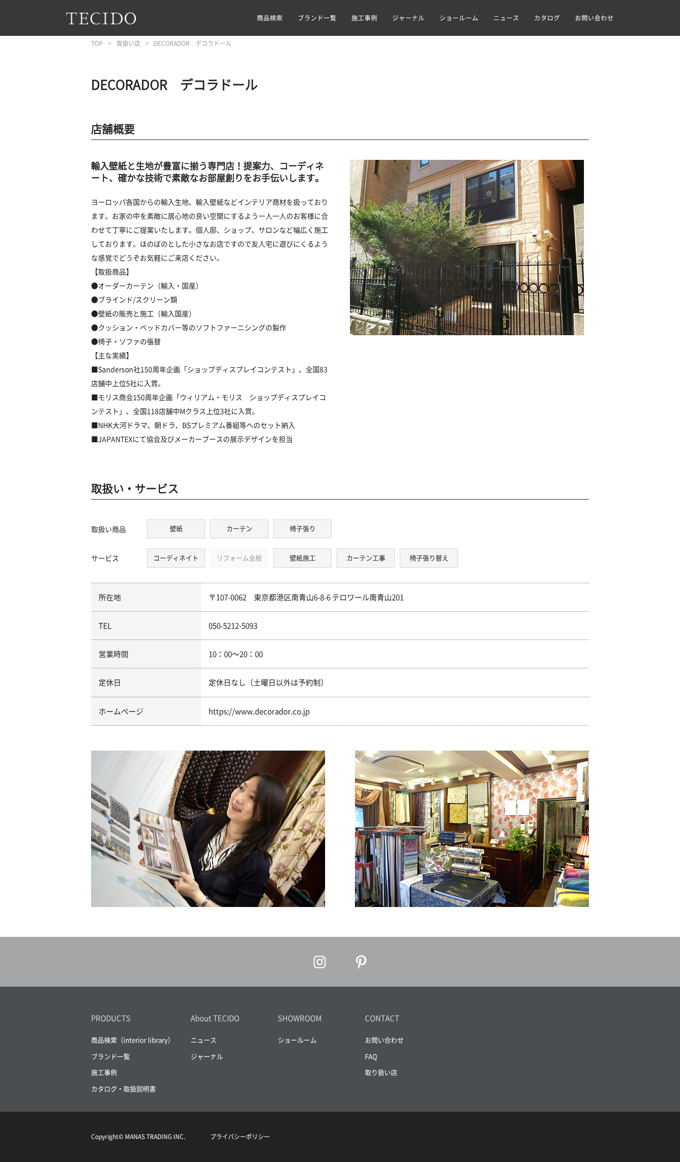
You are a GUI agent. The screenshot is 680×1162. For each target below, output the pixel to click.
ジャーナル (408, 17)
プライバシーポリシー (240, 1136)
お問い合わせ (594, 17)
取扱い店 (128, 43)
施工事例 (364, 17)
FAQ (371, 1056)
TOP (97, 43)
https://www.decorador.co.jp (259, 711)
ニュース (506, 17)
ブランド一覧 (317, 17)
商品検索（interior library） (132, 1039)
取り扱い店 (381, 1072)
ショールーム (459, 17)
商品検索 (270, 17)
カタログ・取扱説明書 (123, 1088)
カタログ (547, 17)
